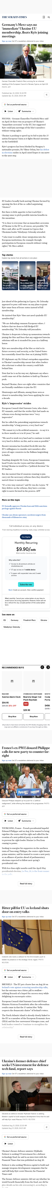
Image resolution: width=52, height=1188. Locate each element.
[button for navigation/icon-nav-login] (43, 17)
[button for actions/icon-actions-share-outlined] (46, 94)
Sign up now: (6, 41)
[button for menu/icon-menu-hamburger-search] (48, 17)
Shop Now (12, 717)
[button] (43, 17)
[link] (14, 17)
